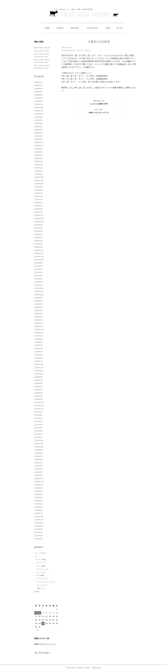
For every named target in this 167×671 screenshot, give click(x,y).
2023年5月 (38, 200)
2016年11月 (39, 444)
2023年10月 (39, 184)
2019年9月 (38, 336)
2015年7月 (38, 494)
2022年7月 (38, 231)
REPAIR (75, 28)
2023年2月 (38, 209)
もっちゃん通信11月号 (98, 102)
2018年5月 (38, 387)
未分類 (36, 592)
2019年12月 (39, 326)
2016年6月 (38, 460)
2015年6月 (38, 498)
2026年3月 (38, 98)
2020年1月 (38, 323)
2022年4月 (38, 241)
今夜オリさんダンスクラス (99, 111)
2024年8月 (38, 152)
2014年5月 (38, 539)
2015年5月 (38, 501)
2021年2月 (38, 282)
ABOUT (60, 28)
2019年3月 (38, 355)
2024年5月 (38, 162)
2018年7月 (38, 380)
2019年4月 (38, 352)
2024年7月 (38, 155)
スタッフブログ (40, 553)
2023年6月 (38, 196)
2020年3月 (38, 317)
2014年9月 (38, 526)
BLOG (119, 28)
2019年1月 (38, 361)
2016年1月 (38, 475)
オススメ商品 (40, 560)
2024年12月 (39, 143)
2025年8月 (38, 120)
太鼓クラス (41, 588)
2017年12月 (39, 402)
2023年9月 (38, 187)
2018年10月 (39, 371)
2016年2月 (38, 472)
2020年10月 (39, 295)
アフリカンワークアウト (46, 582)
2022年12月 (39, 215)
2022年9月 (38, 225)
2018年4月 (38, 390)
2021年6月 (38, 269)
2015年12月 (39, 479)
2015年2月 (38, 510)
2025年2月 (38, 136)
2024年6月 (38, 158)
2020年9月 (38, 298)
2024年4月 (38, 165)
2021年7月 (38, 266)
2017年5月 (38, 425)
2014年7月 (38, 532)
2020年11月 (39, 292)
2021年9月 (38, 263)
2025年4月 (38, 130)
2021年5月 (38, 272)
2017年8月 (38, 415)
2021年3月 (38, 279)
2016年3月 (38, 469)
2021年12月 (39, 253)
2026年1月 (38, 104)
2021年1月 (38, 285)
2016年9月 (38, 450)
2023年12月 (39, 177)
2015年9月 (38, 488)
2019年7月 (38, 342)
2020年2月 (38, 320)
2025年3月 (38, 133)
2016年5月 (38, 463)
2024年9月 (38, 149)
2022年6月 (38, 234)
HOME (47, 28)
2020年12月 (39, 288)
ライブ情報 (41, 566)
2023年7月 (38, 193)
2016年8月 (38, 453)
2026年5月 (38, 92)
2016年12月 (39, 441)
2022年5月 (38, 238)
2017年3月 (38, 431)
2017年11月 (39, 406)
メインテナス (40, 572)
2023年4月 (38, 203)
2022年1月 (38, 250)
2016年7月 (38, 456)
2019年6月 (38, 345)
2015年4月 (38, 504)
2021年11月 (39, 257)
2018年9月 (38, 374)
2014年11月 (39, 520)
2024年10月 (39, 146)
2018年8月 (38, 377)
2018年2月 (38, 396)
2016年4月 (38, 466)
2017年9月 (38, 412)
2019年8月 (38, 339)
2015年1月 (38, 513)
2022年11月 (39, 219)
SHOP (108, 28)
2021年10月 (39, 260)
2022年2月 (38, 247)
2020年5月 (38, 311)
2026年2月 (38, 101)
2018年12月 (39, 364)
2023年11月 (39, 181)
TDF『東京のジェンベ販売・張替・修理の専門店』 (74, 9)
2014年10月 (39, 523)
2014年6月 (38, 536)
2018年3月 (38, 393)
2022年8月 (38, 228)
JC (36, 556)
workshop (92, 28)
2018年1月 (38, 399)
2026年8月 (38, 82)
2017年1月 (38, 437)
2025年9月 (38, 117)
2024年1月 (38, 174)
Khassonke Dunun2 (42, 48)
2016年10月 (39, 447)
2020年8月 (38, 301)
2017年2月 (38, 434)
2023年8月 (38, 190)
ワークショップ (43, 569)
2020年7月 (38, 304)
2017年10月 (39, 409)
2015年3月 (38, 507)
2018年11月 (39, 368)
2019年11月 (39, 330)
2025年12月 (39, 108)
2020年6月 (38, 307)
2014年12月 (39, 517)
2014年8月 (38, 529)
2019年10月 (39, 333)
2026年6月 (38, 89)
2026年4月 (38, 95)
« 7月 (36, 630)
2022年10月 (39, 222)
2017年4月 (38, 428)
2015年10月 (39, 485)
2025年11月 (39, 111)
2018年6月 (38, 383)
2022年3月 (38, 244)
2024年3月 (38, 168)
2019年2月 (38, 358)
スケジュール (66, 47)
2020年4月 (38, 314)
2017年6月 (38, 421)
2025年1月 (38, 139)
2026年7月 (38, 85)
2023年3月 (38, 206)
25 (43, 623)
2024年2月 (38, 171)
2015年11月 (39, 482)
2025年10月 (39, 114)
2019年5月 (38, 349)
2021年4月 (38, 276)
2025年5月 (38, 127)
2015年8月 (38, 491)
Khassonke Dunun (41, 51)
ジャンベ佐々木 (84, 50)
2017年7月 (38, 418)
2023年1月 (38, 212)
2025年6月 (38, 123)
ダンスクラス (42, 585)
